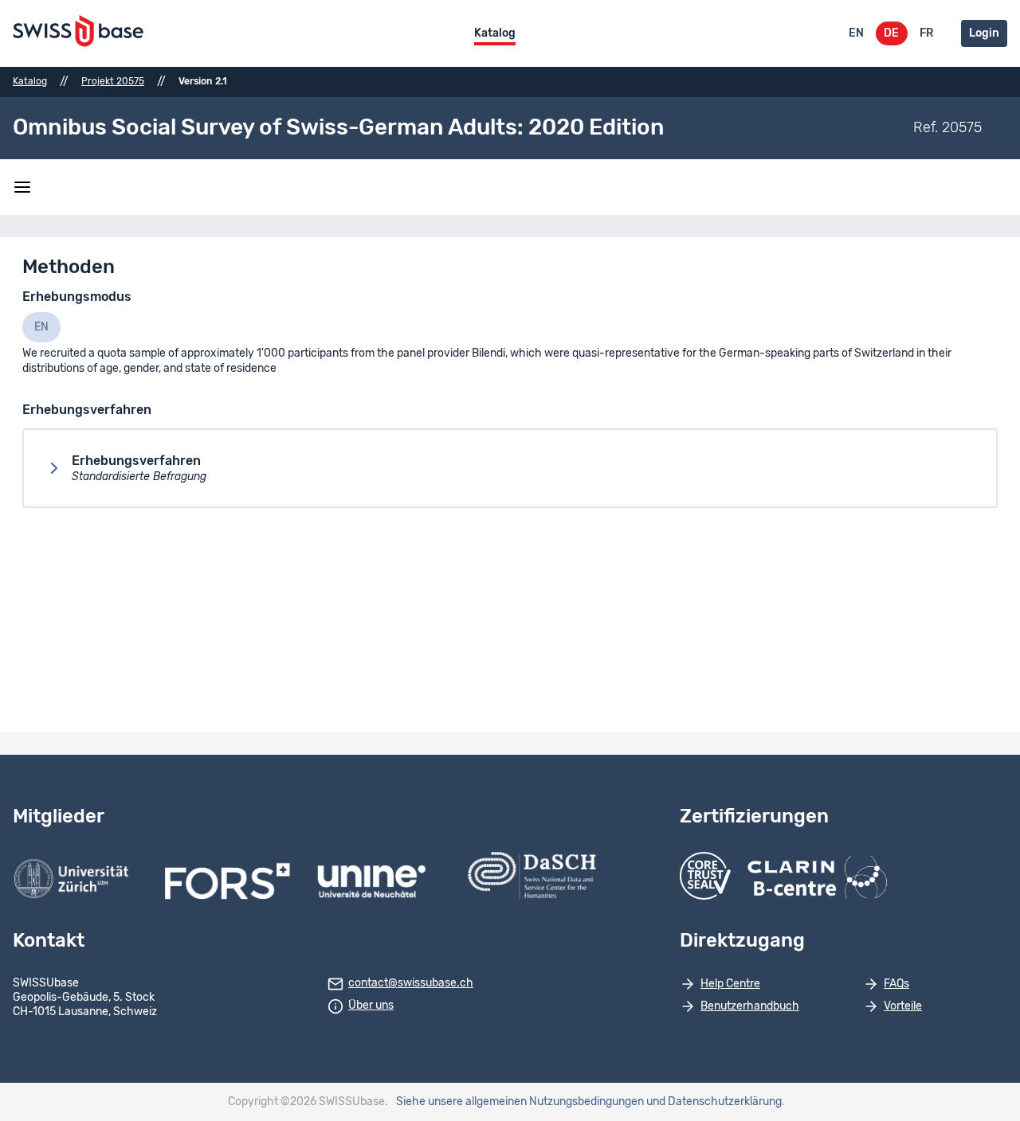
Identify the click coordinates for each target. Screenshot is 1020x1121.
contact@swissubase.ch (410, 983)
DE (891, 33)
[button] (510, 468)
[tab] (41, 327)
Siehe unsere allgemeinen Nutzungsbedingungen (520, 1101)
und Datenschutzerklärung (714, 1101)
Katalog (495, 33)
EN (856, 33)
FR (926, 33)
